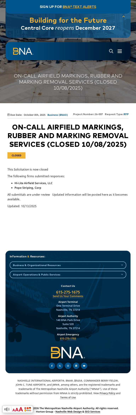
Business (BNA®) (57, 114)
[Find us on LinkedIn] (76, 366)
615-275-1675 (68, 292)
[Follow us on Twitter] (60, 366)
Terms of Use (68, 397)
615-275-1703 (68, 338)
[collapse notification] (123, 17)
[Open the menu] (120, 51)
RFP (126, 114)
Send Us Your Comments (68, 296)
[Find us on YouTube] (84, 366)
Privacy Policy (107, 393)
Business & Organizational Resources (37, 265)
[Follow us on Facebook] (52, 366)
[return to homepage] (23, 51)
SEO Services (92, 411)
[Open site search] (111, 51)
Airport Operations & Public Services (36, 274)
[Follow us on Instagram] (68, 366)
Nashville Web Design (68, 411)
